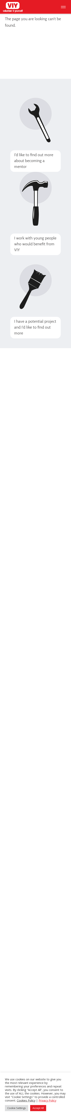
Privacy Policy (47, 1100)
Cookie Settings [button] (16, 1108)
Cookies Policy (26, 1100)
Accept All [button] (38, 1108)
